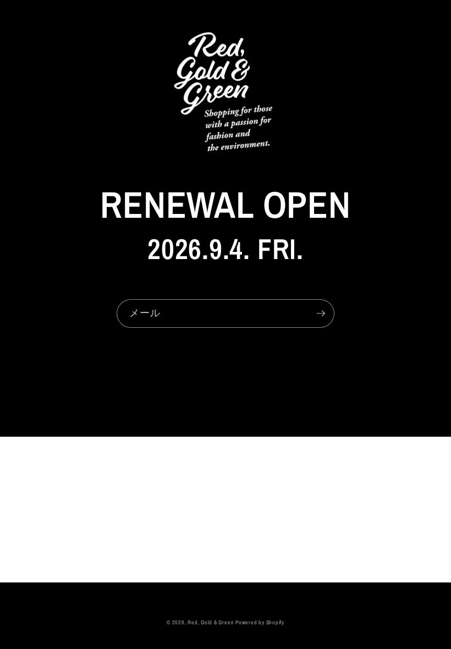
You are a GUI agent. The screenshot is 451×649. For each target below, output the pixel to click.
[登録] (320, 313)
